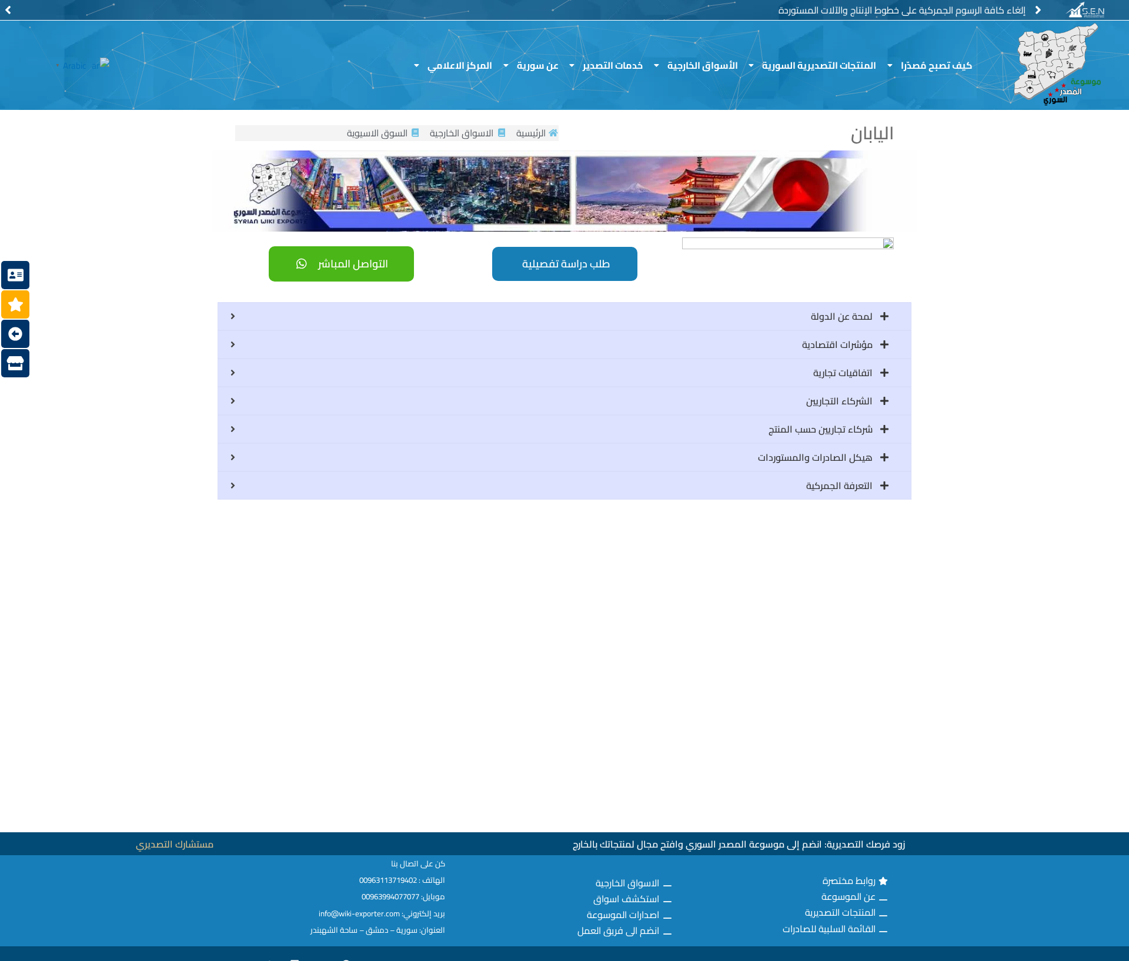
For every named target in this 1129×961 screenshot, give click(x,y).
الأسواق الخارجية (702, 65)
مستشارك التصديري (174, 844)
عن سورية (538, 65)
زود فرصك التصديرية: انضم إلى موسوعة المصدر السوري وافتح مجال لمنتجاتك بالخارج (739, 844)
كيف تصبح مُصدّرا (937, 65)
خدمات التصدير (613, 65)
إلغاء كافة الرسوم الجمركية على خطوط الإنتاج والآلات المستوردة (902, 10)
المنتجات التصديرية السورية (819, 65)
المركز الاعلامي (459, 65)
